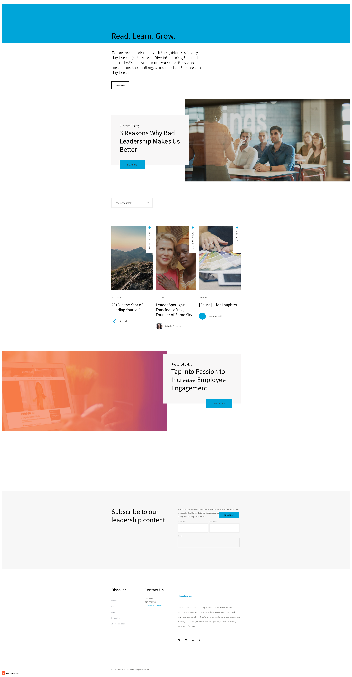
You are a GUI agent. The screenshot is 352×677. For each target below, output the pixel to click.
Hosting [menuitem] (114, 612)
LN (193, 640)
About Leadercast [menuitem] (118, 624)
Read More (132, 165)
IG (199, 640)
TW (186, 640)
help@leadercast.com (153, 605)
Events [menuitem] (113, 600)
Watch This (219, 403)
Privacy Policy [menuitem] (116, 618)
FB (179, 640)
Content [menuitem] (114, 606)
